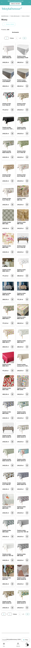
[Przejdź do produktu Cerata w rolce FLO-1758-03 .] (23, 168)
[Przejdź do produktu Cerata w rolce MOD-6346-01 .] (8, 428)
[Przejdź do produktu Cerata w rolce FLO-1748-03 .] (8, 476)
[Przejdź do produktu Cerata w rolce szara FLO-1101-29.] (23, 523)
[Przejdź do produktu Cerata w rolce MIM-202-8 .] (8, 286)
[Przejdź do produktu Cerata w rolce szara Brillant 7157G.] (8, 73)
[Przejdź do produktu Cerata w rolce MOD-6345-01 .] (23, 428)
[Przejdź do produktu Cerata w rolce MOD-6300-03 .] (8, 594)
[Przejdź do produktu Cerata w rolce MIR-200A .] (23, 381)
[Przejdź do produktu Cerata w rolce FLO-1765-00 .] (23, 144)
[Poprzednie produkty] (9, 614)
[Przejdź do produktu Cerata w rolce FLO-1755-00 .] (23, 239)
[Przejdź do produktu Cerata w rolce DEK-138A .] (8, 381)
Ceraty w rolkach (26, 16)
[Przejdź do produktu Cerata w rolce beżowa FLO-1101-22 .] (23, 357)
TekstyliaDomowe (4, 16)
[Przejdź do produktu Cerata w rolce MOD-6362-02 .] (23, 120)
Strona (12, 38)
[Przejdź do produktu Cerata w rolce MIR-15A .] (23, 191)
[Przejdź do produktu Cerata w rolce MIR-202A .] (8, 405)
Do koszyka (12, 62)
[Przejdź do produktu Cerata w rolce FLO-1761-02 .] (8, 168)
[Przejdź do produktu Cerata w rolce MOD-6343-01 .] (8, 452)
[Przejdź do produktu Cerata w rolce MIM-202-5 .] (23, 286)
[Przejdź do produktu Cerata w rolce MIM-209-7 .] (23, 262)
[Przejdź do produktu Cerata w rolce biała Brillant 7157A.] (23, 49)
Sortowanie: (15, 32)
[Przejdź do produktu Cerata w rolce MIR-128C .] (8, 215)
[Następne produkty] (27, 614)
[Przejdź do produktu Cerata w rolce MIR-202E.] (23, 547)
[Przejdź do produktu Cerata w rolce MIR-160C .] (8, 239)
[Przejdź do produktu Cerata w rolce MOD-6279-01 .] (23, 452)
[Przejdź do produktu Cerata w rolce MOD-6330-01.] (23, 594)
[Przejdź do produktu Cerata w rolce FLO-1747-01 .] (23, 96)
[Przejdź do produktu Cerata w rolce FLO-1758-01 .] (8, 191)
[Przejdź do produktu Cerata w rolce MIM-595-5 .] (23, 310)
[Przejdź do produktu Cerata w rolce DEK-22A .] (8, 571)
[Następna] (29, 3)
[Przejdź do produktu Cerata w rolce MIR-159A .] (23, 215)
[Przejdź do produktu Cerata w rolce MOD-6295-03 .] (23, 476)
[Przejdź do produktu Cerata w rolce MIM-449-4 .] (8, 262)
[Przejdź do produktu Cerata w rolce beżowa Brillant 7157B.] (23, 73)
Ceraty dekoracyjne (15, 16)
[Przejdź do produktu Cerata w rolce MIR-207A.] (8, 499)
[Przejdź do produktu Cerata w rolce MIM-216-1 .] (8, 357)
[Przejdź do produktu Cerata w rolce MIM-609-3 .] (8, 310)
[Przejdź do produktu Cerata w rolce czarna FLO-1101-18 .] (8, 120)
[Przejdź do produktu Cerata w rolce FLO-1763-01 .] (8, 96)
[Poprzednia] (1, 3)
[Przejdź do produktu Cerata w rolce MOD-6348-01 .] (23, 405)
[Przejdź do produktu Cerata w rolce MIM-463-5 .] (8, 333)
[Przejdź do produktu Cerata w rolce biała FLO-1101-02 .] (8, 547)
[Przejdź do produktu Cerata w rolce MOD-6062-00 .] (8, 49)
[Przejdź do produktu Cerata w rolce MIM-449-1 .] (23, 333)
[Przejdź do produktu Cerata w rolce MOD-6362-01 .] (8, 144)
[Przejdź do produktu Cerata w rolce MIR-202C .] (8, 523)
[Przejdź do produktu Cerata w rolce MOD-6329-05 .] (23, 571)
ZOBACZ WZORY (15, 3)
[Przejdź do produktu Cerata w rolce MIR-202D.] (23, 499)
